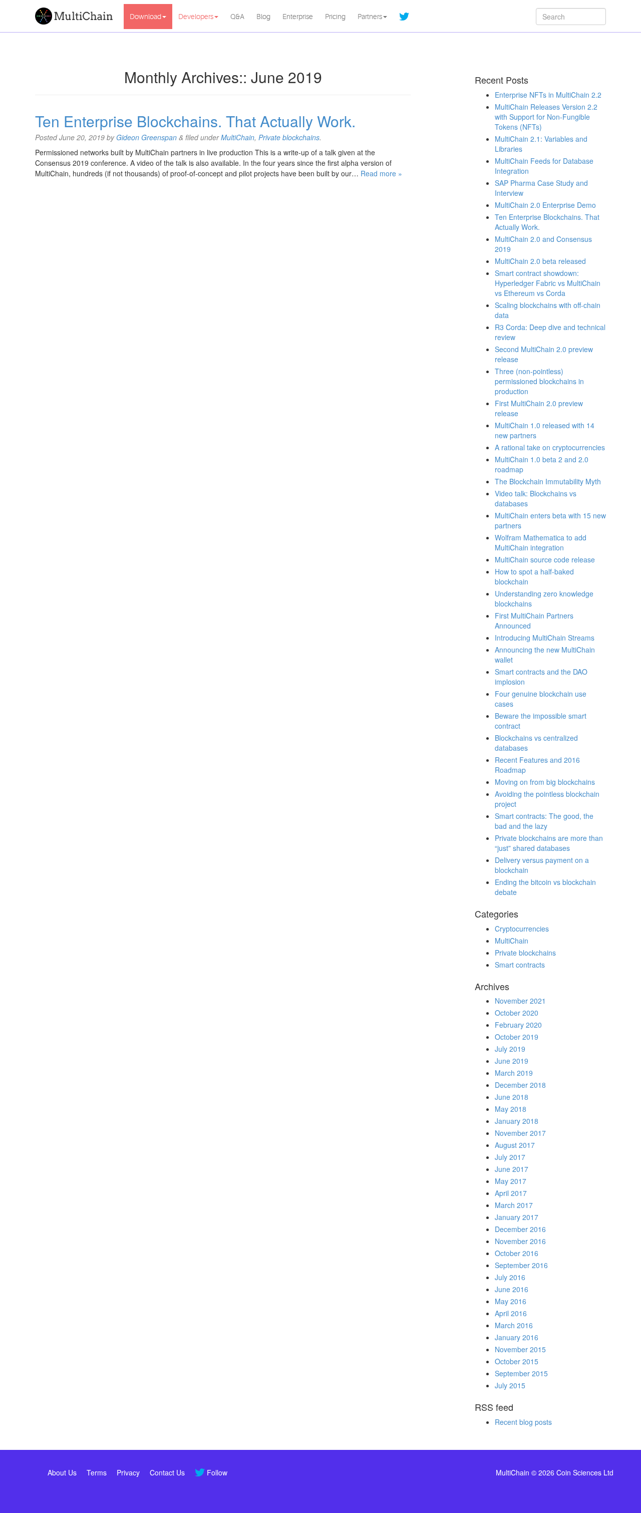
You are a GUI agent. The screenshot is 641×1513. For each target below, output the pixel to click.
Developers (195, 17)
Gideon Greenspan (146, 137)
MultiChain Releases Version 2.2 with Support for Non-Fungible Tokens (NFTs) (546, 117)
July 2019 (510, 1049)
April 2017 (511, 1193)
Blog (263, 17)
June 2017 (511, 1169)
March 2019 (514, 1073)
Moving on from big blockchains (545, 782)
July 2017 (510, 1157)
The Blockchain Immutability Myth (548, 481)
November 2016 (520, 1241)
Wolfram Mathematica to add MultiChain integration (540, 542)
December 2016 (520, 1229)
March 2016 (514, 1325)
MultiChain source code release (545, 559)
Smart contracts (520, 965)
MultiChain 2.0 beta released (540, 261)
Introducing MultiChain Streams (544, 638)
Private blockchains (288, 137)
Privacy (128, 1472)
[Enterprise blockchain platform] (76, 16)
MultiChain (237, 137)
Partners (370, 17)
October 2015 (516, 1361)
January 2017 (516, 1217)
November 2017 (520, 1133)
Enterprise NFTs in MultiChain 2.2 (548, 95)
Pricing (335, 17)
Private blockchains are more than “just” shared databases (549, 843)
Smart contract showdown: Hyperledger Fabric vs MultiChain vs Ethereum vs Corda (547, 283)
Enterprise (297, 17)
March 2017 (514, 1205)
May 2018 (510, 1109)
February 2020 (518, 1025)
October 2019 (516, 1037)
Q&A (237, 17)
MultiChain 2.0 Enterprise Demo (545, 205)
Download (145, 17)
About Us (62, 1472)
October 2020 (516, 1013)
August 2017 (515, 1145)
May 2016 (510, 1301)
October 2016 (516, 1253)
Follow (217, 1472)
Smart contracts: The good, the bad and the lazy (544, 821)
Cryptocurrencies (522, 929)
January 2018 (516, 1121)
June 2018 (511, 1097)
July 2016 (510, 1277)
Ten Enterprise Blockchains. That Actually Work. (195, 121)
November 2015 (520, 1349)
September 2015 (521, 1373)
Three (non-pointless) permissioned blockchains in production (539, 381)
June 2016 (511, 1289)
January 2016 (516, 1337)
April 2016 (511, 1313)
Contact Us (167, 1472)
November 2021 (520, 1001)
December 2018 (520, 1085)
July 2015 (510, 1385)
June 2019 (511, 1061)
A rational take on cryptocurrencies (550, 447)
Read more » (381, 173)
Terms (97, 1472)
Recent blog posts (523, 1422)
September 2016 (521, 1265)
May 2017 (510, 1181)
